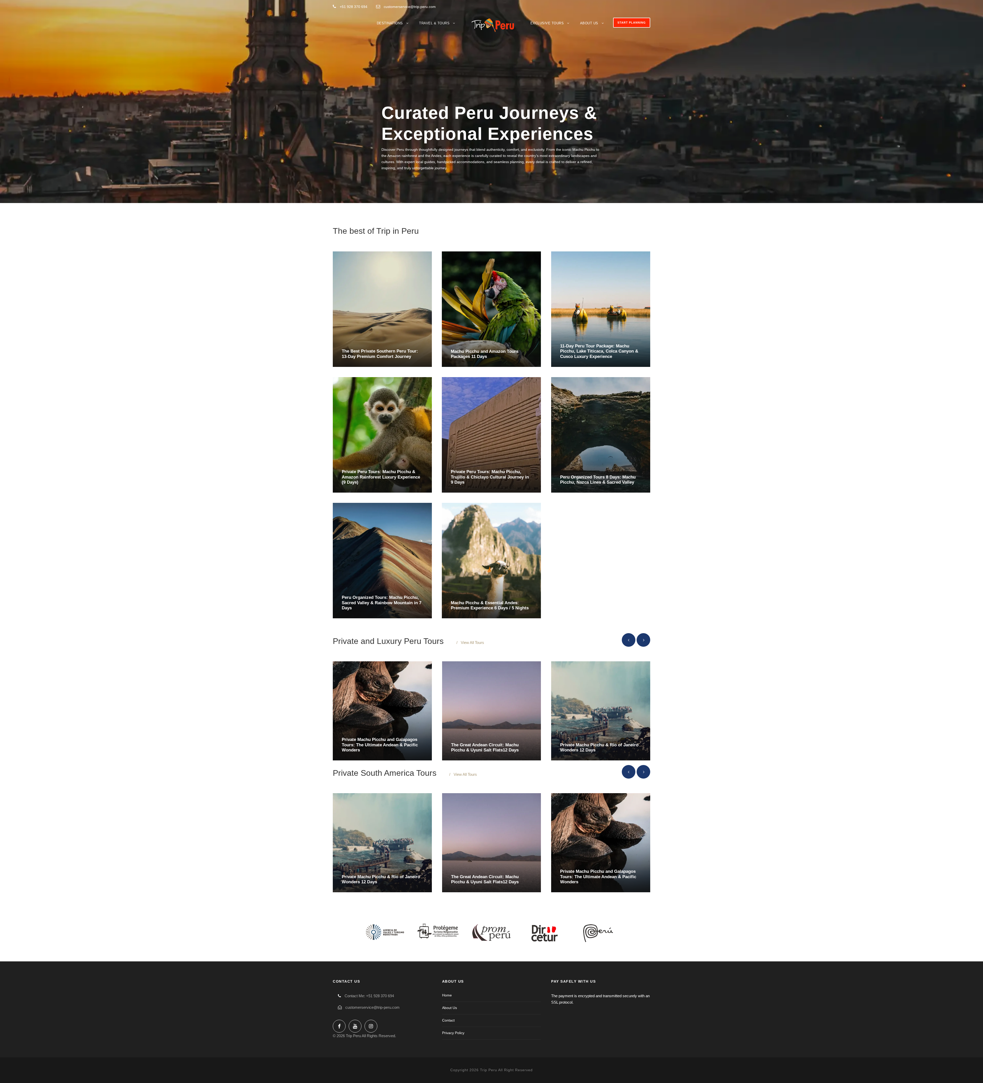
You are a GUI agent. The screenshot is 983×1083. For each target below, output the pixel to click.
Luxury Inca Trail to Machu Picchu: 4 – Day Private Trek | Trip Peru (599, 747)
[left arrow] (628, 640)
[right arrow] (643, 640)
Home (447, 995)
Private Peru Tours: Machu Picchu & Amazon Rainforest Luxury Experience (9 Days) (381, 477)
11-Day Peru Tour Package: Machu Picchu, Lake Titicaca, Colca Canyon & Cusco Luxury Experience (599, 351)
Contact (448, 1020)
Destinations (390, 23)
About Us (589, 23)
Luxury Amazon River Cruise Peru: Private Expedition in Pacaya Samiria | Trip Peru (380, 744)
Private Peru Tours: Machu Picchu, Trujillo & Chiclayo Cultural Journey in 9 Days (490, 477)
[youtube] (355, 1026)
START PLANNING (631, 22)
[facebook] (339, 1026)
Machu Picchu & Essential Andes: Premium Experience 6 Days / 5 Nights (490, 605)
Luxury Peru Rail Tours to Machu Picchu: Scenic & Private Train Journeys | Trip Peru (484, 744)
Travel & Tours (434, 23)
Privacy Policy (453, 1033)
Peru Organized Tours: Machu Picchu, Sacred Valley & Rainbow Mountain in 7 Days (381, 602)
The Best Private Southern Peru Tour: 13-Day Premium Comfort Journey (380, 354)
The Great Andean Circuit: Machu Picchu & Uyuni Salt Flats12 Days (485, 879)
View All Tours (472, 642)
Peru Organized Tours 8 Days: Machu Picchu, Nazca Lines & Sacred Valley (598, 479)
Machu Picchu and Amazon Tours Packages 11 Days (484, 354)
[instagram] (371, 1026)
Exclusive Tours (547, 23)
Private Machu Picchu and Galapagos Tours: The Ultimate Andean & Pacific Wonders (598, 876)
